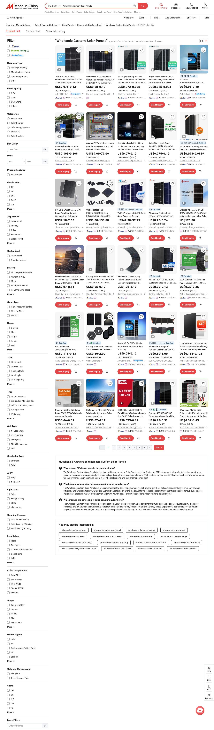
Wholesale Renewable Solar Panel (151, 542)
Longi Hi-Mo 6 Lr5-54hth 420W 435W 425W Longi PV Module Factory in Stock (193, 346)
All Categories (16, 17)
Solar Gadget (89, 12)
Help (156, 17)
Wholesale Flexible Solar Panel (107, 530)
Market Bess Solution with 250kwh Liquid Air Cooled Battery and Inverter (194, 413)
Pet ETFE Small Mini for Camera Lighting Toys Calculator (68, 213)
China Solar (65, 12)
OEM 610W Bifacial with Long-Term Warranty (130, 346)
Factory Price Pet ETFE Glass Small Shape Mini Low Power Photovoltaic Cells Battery (100, 348)
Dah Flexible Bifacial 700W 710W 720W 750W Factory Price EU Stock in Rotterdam (67, 148)
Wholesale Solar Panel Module (141, 530)
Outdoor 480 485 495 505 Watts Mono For (161, 415)
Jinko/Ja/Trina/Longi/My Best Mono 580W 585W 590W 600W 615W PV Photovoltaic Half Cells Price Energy (194, 148)
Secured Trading (55, 31)
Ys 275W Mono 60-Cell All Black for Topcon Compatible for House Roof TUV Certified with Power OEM (131, 215)
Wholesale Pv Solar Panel (174, 530)
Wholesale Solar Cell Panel (73, 536)
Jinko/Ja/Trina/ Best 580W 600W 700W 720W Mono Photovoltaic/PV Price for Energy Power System (68, 79)
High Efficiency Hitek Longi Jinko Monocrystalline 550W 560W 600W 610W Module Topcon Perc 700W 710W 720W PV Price (161, 79)
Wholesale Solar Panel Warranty (114, 542)
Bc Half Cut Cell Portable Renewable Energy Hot (100, 413)
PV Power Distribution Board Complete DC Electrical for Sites (100, 146)
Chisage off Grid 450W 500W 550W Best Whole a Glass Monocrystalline (193, 213)
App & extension (172, 17)
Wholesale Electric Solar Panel (183, 548)
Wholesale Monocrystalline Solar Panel (78, 548)
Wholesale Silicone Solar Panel (117, 548)
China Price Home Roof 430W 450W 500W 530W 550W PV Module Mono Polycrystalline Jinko (131, 146)
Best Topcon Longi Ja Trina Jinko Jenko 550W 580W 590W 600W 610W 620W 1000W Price (131, 79)
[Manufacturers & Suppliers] (22, 6)
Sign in (205, 7)
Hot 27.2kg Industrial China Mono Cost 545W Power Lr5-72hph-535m (131, 413)
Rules (206, 17)
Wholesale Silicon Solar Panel (187, 542)
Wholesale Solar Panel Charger (174, 536)
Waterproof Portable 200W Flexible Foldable (162, 348)
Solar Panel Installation (123, 12)
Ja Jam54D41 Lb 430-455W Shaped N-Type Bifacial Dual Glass (162, 281)
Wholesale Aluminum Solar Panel (107, 536)
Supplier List (33, 31)
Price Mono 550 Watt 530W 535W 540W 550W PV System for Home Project (100, 79)
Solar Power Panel (104, 12)
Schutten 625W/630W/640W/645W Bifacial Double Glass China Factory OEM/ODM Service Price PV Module (193, 81)
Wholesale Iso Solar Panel (140, 536)
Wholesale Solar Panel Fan (150, 548)
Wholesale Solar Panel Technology (76, 542)
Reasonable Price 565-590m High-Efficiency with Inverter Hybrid (69, 279)
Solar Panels (77, 12)
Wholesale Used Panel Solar (73, 530)
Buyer (141, 17)
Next (157, 447)
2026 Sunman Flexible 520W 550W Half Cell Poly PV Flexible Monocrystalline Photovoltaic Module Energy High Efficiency (192, 281)
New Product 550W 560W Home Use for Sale (68, 413)
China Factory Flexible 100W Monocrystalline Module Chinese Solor (129, 279)
